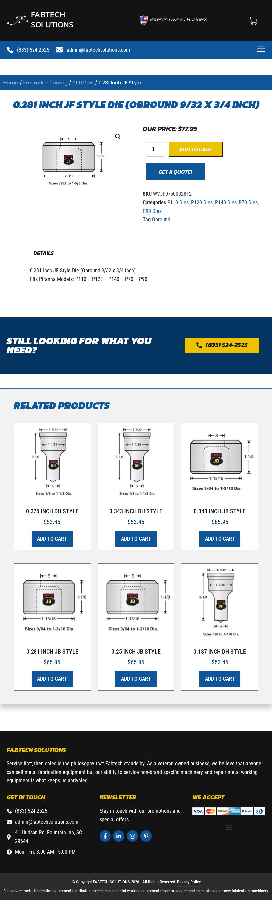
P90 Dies (152, 211)
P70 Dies (248, 202)
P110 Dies (83, 82)
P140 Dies (226, 202)
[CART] (253, 21)
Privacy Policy (189, 881)
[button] (118, 137)
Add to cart (195, 149)
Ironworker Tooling (45, 82)
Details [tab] (44, 253)
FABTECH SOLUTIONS (52, 19)
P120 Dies (202, 202)
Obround (161, 219)
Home (10, 82)
